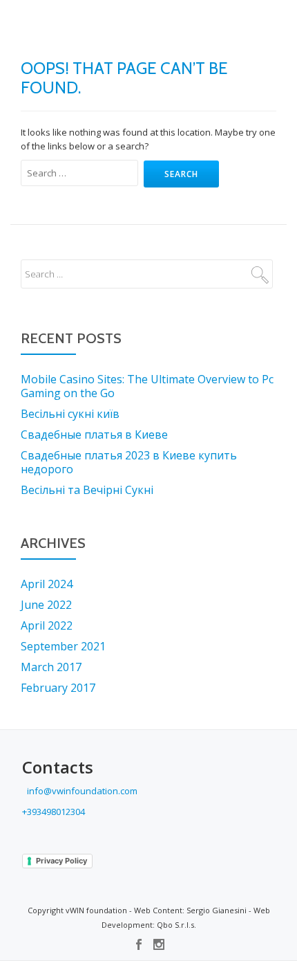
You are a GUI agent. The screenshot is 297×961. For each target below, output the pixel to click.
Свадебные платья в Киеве (94, 434)
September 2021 (63, 646)
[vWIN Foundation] (47, 24)
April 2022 (47, 625)
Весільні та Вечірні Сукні (87, 489)
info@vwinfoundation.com (81, 791)
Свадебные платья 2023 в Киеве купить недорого (129, 462)
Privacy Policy (61, 861)
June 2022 (46, 604)
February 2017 (58, 687)
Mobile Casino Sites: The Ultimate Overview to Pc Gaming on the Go (147, 386)
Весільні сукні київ (70, 413)
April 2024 (47, 584)
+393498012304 (53, 811)
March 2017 (51, 667)
